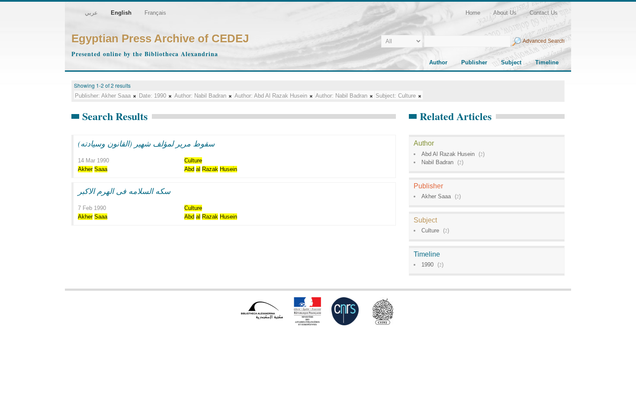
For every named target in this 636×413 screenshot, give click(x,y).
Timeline (547, 62)
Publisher (474, 62)
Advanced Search (544, 41)
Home (473, 13)
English (121, 13)
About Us (505, 13)
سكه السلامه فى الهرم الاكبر (124, 191)
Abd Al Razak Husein (448, 154)
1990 (427, 264)
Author (438, 62)
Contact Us (544, 13)
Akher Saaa (436, 196)
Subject (511, 62)
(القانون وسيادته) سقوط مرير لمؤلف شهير (146, 143)
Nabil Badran (437, 162)
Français (155, 13)
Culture (430, 230)
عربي (91, 13)
